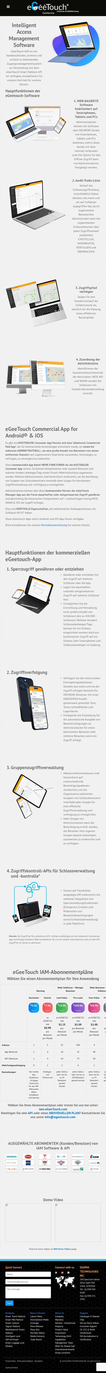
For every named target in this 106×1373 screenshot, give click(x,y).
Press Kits (34, 1329)
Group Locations (62, 1352)
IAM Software (11, 1339)
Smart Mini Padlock (14, 1319)
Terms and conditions (25, 1361)
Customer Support (88, 1326)
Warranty (59, 1319)
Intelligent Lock (12, 1336)
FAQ (82, 1319)
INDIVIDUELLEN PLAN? (65, 1113)
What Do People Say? (65, 1346)
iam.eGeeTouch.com (53, 1109)
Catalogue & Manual (89, 1316)
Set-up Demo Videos (89, 1323)
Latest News (36, 1316)
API (30, 1113)
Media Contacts (37, 1336)
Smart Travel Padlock (15, 1316)
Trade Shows (36, 1339)
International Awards (65, 1349)
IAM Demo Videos (62, 1249)
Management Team (64, 1342)
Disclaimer (39, 1361)
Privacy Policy (10, 1361)
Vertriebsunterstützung (54, 525)
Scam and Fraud (11, 1368)
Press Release (36, 1326)
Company (59, 1316)
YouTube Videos (37, 1332)
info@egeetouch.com (60, 1117)
